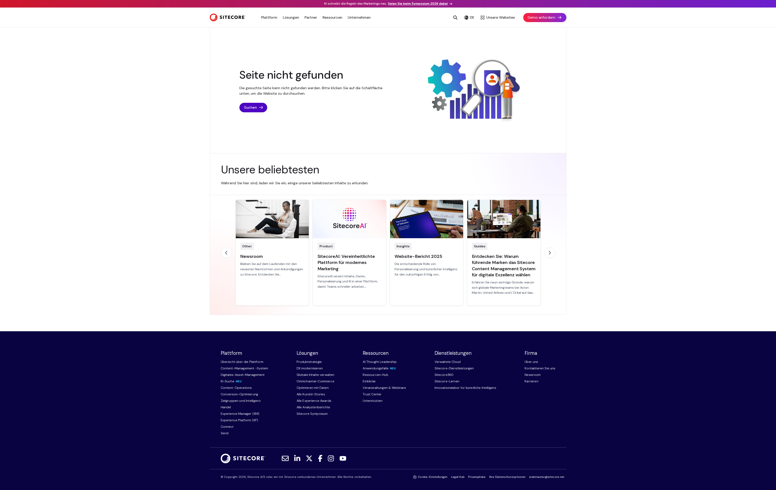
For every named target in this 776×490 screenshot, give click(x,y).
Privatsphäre (476, 477)
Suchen (250, 107)
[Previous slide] (226, 252)
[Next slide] (549, 252)
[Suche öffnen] (455, 17)
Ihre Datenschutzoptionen (507, 477)
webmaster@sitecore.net (546, 477)
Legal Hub (458, 477)
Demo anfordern (541, 17)
